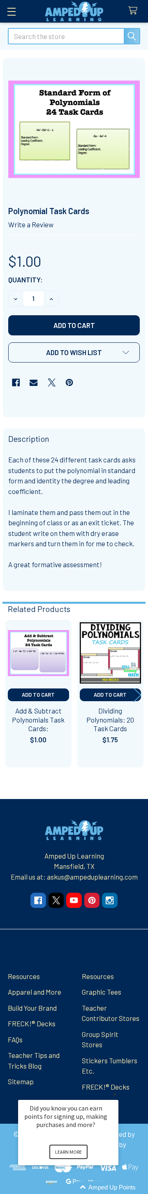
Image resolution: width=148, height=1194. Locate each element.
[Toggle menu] (11, 11)
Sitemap (21, 1081)
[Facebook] (15, 382)
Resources (24, 976)
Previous (10, 694)
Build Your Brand (32, 1008)
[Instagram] (109, 900)
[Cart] (135, 11)
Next (137, 694)
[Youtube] (73, 900)
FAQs (15, 1039)
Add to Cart (38, 694)
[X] (51, 382)
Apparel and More (34, 992)
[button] (74, 352)
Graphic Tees (101, 992)
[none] (74, 129)
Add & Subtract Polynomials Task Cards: (38, 719)
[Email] (33, 382)
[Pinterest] (69, 382)
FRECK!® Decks (32, 1023)
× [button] (114, 1094)
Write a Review (30, 224)
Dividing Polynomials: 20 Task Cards (110, 719)
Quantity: (25, 279)
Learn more (68, 1152)
